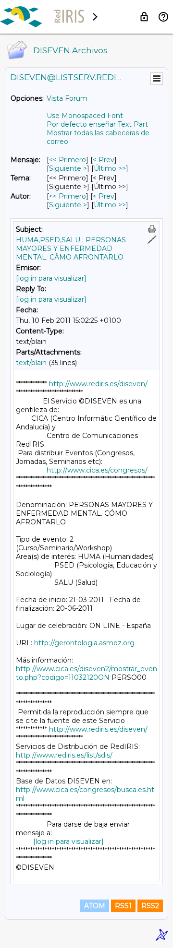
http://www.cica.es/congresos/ (97, 470)
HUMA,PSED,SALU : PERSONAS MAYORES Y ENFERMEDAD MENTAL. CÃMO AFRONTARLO (71, 248)
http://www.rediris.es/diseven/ (98, 383)
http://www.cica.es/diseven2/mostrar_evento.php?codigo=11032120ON (86, 673)
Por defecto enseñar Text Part (97, 124)
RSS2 (150, 905)
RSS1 (123, 905)
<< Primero (67, 159)
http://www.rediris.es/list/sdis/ (64, 755)
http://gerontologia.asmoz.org (84, 643)
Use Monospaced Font (85, 115)
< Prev (103, 159)
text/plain (31, 362)
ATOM (94, 905)
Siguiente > (68, 168)
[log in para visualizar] (51, 278)
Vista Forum (67, 98)
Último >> (110, 168)
